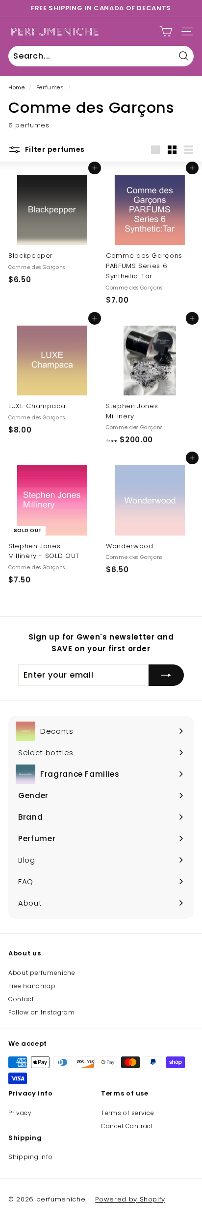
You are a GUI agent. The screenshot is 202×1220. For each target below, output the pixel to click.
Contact (21, 999)
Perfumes (50, 87)
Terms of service (127, 1113)
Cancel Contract (127, 1126)
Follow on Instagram (41, 1012)
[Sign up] (166, 675)
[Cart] (165, 31)
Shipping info (30, 1157)
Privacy (20, 1113)
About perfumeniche (42, 973)
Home (16, 87)
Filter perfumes (54, 149)
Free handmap (32, 986)
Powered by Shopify (130, 1199)
